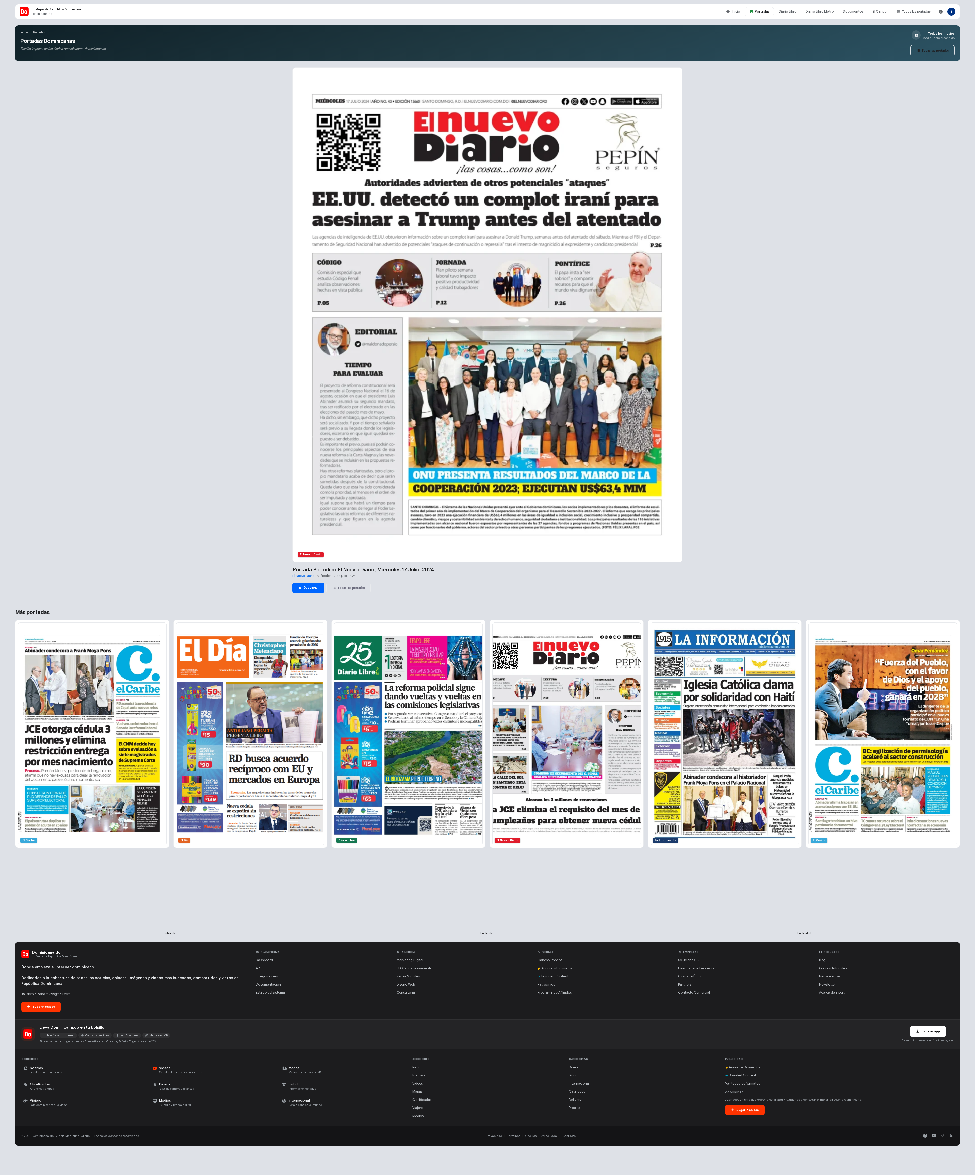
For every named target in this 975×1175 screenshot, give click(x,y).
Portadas (762, 11)
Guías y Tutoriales (833, 968)
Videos (417, 1083)
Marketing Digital (410, 960)
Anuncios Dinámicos (556, 968)
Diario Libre (788, 11)
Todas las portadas (916, 11)
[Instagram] (942, 1136)
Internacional (579, 1083)
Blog (822, 960)
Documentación (268, 984)
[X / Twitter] (951, 1136)
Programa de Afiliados (555, 992)
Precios (574, 1108)
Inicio (736, 11)
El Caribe (880, 11)
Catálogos (577, 1091)
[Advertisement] (171, 898)
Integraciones (267, 976)
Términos (513, 1136)
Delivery (575, 1100)
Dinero (574, 1067)
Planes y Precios (550, 960)
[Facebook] (925, 1136)
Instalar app (930, 1031)
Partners (684, 984)
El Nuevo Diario (303, 576)
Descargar (311, 587)
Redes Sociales (408, 976)
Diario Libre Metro (820, 11)
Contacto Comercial (694, 992)
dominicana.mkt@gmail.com (49, 994)
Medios (418, 1116)
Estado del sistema (270, 992)
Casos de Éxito (689, 976)
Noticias (418, 1075)
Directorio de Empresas (696, 968)
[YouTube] (933, 1136)
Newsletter (827, 984)
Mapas (417, 1091)
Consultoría (406, 992)
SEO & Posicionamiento (414, 968)
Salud (573, 1075)
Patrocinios (546, 984)
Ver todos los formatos (742, 1083)
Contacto (569, 1136)
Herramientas (829, 976)
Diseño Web (406, 984)
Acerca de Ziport (832, 992)
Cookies (531, 1136)
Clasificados (421, 1100)
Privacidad (494, 1136)
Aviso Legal (549, 1136)
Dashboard (264, 960)
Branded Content (554, 976)
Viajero (417, 1108)
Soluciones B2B (689, 960)
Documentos (853, 11)
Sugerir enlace (43, 1006)
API (258, 968)
